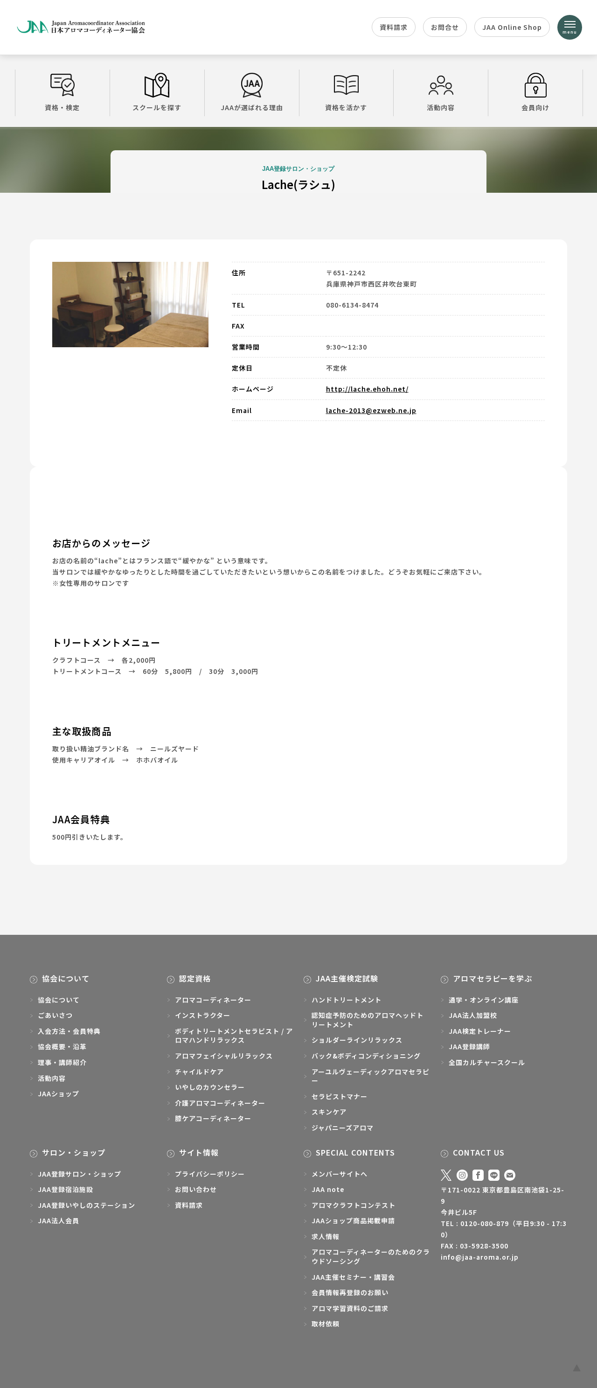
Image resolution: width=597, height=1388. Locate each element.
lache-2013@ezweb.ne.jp (371, 410)
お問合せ (445, 27)
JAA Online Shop (512, 27)
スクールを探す (156, 107)
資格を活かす (346, 107)
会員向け (535, 107)
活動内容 (441, 107)
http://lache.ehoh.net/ (367, 388)
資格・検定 (62, 107)
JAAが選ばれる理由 (252, 107)
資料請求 (394, 27)
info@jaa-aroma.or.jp (480, 1257)
